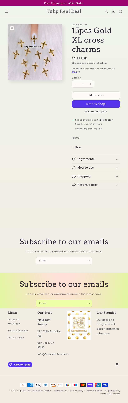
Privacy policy (76, 390)
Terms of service (94, 390)
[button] (6, 11)
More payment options (96, 111)
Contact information (110, 394)
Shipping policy (112, 390)
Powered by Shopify (41, 390)
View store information (88, 128)
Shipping (76, 63)
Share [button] (78, 147)
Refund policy (16, 337)
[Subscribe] (88, 260)
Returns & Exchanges (14, 321)
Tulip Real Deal (24, 390)
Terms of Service (18, 330)
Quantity (76, 77)
